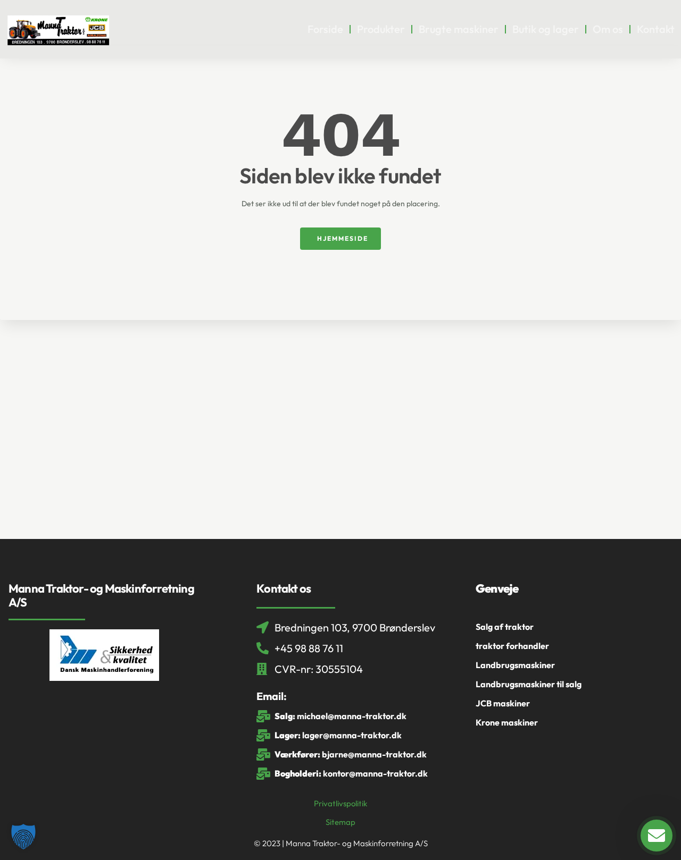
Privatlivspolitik (340, 803)
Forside (325, 29)
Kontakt (656, 29)
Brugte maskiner (459, 29)
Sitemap (340, 822)
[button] (23, 836)
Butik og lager (545, 29)
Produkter (381, 29)
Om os (608, 29)
